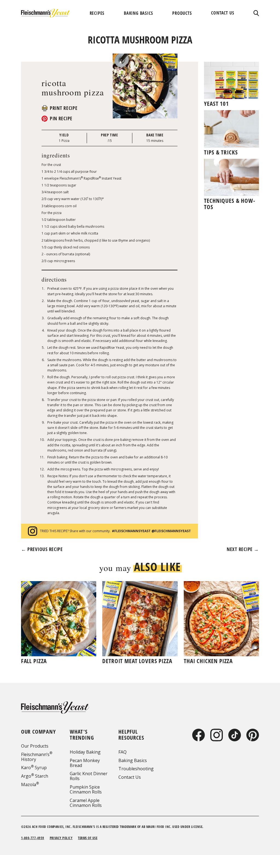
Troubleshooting (136, 769)
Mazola (30, 784)
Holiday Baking (85, 752)
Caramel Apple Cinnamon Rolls (86, 802)
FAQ (122, 752)
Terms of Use (87, 838)
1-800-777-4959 (32, 838)
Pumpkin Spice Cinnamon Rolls (86, 789)
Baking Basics (132, 760)
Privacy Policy (61, 838)
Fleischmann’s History (36, 756)
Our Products (34, 746)
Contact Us (129, 777)
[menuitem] (97, 13)
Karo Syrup (34, 768)
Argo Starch (34, 776)
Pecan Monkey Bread (85, 762)
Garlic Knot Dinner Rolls (88, 776)
